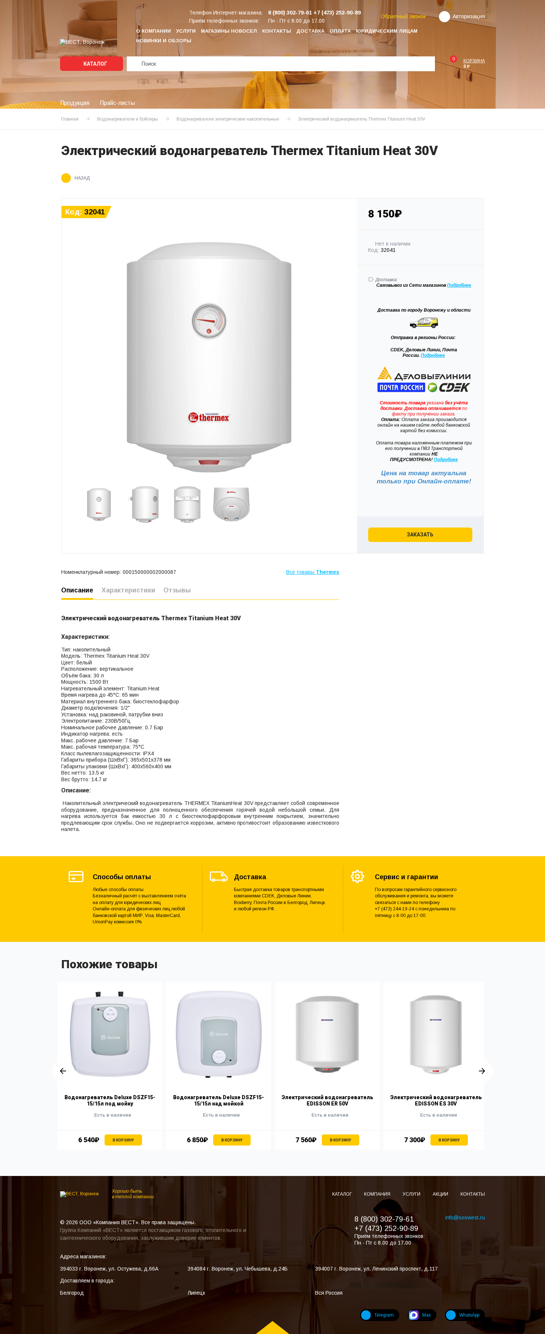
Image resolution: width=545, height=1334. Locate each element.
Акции (441, 1194)
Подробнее (433, 355)
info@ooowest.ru (465, 1217)
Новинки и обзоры (163, 40)
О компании (153, 31)
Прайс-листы (117, 103)
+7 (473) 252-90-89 (386, 1228)
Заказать (420, 535)
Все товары (312, 572)
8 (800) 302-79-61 (384, 1219)
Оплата (340, 31)
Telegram (384, 1315)
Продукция (74, 103)
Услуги (186, 31)
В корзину (123, 1140)
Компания (378, 1194)
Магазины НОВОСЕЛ (229, 31)
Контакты (276, 31)
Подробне (458, 285)
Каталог (94, 64)
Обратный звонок (403, 16)
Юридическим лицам (386, 31)
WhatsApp (469, 1315)
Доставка (310, 31)
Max (426, 1315)
